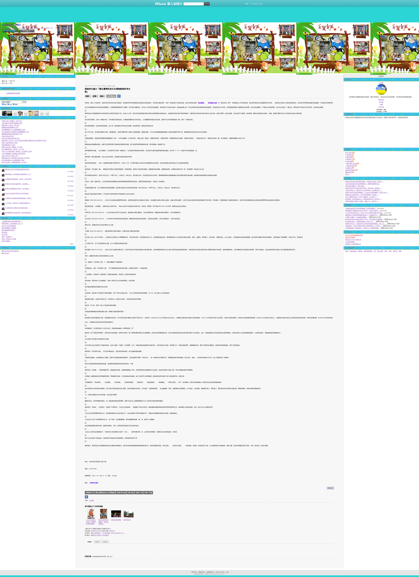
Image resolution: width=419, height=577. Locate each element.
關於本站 (381, 99)
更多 (347, 174)
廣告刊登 (194, 572)
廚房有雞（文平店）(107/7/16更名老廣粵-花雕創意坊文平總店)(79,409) (24, 140)
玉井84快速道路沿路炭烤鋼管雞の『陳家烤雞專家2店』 (362, 184)
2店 (375, 251)
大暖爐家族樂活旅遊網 (13, 93)
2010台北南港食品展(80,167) (11, 138)
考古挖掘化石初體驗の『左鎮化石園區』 (103, 522)
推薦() (97, 542)
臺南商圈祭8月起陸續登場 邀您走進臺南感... (18, 212)
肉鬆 (390, 251)
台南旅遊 (111, 531)
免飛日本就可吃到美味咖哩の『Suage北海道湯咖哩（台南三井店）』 (367, 192)
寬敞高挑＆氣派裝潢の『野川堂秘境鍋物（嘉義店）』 (362, 195)
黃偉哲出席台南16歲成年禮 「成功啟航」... (17, 184)
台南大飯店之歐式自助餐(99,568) (12, 123)
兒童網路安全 (210, 572)
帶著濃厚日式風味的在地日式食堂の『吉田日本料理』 (362, 210)
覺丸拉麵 (380, 251)
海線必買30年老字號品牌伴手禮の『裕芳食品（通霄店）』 (363, 188)
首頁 (2, 73)
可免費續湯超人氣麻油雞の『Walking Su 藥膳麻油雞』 (362, 228)
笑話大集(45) (349, 152)
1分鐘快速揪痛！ (350, 242)
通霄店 (395, 251)
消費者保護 (201, 572)
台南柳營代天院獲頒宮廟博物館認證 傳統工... (18, 198)
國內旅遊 (349, 157)
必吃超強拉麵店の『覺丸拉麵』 (355, 186)
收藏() (105, 542)
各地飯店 (349, 155)
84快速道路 (353, 251)
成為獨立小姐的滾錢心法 (353, 244)
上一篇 (108, 85)
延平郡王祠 (127, 520)
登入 (261, 4)
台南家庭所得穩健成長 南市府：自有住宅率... (18, 179)
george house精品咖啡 (9, 226)
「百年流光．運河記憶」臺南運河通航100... (18, 203)
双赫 (346, 251)
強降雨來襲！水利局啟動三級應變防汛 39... (18, 174)
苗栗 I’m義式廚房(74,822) (10, 143)
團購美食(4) (349, 172)
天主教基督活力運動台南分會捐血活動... (16, 208)
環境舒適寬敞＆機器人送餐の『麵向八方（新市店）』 (362, 201)
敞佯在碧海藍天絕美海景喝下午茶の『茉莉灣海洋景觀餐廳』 (364, 219)
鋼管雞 (360, 251)
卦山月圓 (4, 234)
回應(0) (89, 542)
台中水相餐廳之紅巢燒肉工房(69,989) (13, 153)
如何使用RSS (14, 251)
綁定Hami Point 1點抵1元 (353, 239)
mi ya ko (71, 195)
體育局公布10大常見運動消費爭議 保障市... (17, 169)
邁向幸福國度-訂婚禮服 (9, 228)
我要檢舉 (330, 488)
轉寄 (109, 528)
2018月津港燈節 (116, 520)
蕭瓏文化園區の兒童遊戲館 (101, 535)
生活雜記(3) (349, 168)
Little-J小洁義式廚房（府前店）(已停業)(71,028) (17, 151)
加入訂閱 (6, 253)
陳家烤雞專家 (368, 251)
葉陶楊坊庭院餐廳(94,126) (10, 127)
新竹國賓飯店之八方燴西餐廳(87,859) (13, 129)
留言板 (381, 102)
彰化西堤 (4, 232)
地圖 (381, 104)
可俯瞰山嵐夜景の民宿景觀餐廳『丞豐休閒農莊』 (360, 208)
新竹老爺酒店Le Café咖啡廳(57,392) (13, 160)
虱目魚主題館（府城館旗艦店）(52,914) (14, 162)
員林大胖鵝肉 (6, 241)
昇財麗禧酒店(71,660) (8, 145)
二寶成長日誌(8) (350, 166)
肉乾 (385, 251)
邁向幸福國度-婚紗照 (8, 230)
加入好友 (381, 107)
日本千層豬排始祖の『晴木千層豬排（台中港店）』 (361, 197)
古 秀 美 (71, 171)
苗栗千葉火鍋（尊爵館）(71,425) (12, 147)
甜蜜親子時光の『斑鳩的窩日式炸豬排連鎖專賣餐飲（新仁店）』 (365, 224)
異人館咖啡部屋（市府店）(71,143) (13, 149)
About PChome (220, 572)
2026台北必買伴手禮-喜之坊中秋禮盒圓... (17, 193)
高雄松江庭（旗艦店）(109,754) (12, 121)
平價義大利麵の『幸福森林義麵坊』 (356, 217)
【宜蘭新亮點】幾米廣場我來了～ (12, 221)
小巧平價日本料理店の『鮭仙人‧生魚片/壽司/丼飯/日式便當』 (364, 213)
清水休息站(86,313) (8, 136)
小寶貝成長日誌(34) (351, 163)
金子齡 (91, 500)
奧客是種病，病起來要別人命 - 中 (12, 223)
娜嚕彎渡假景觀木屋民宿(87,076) (12, 134)
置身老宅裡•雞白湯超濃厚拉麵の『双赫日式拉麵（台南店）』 (364, 181)
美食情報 (349, 161)
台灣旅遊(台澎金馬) (96, 531)
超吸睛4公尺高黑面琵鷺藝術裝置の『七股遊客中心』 (362, 215)
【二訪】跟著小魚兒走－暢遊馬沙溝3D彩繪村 (91, 522)
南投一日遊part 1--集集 (9, 239)
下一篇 (113, 85)
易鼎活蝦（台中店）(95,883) (11, 125)
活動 (6, 73)
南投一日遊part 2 (7, 236)
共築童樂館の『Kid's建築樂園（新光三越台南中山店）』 (109, 533)
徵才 (227, 572)
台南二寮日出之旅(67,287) (10, 156)
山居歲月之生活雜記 (11, 25)
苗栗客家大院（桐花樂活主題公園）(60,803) (15, 158)
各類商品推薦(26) (350, 170)
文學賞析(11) (349, 159)
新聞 (246, 4)
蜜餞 (400, 251)
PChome (255, 4)
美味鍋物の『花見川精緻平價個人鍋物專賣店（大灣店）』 (363, 226)
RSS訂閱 (6, 251)
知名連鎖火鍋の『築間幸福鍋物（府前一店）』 (360, 221)
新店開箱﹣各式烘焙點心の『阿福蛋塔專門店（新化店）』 (363, 199)
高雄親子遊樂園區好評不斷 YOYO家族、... (18, 188)
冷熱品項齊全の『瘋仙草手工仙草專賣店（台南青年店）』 (363, 190)
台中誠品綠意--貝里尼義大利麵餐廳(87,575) (15, 132)
